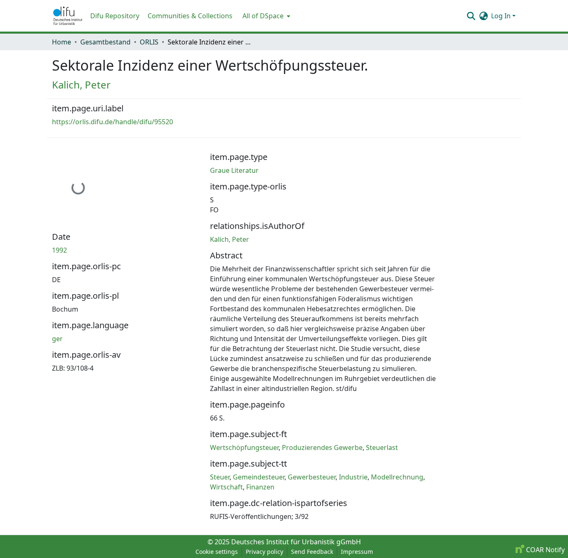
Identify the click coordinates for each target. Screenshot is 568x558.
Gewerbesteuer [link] (312, 477)
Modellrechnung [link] (397, 477)
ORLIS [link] (149, 42)
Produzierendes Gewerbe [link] (322, 447)
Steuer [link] (220, 477)
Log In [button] (501, 15)
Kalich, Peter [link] (81, 84)
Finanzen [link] (260, 487)
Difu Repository (114, 15)
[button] (68, 15)
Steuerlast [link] (382, 447)
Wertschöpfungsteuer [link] (244, 447)
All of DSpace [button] (263, 15)
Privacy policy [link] (264, 552)
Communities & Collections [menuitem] (190, 15)
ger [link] (57, 338)
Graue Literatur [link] (234, 170)
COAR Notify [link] (544, 549)
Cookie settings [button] (216, 552)
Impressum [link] (357, 552)
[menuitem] (265, 15)
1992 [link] (59, 250)
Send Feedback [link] (312, 552)
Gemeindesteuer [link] (258, 477)
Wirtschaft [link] (226, 487)
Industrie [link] (353, 477)
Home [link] (61, 42)
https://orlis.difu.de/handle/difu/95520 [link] (112, 121)
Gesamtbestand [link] (105, 42)
